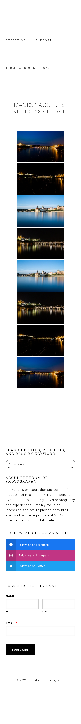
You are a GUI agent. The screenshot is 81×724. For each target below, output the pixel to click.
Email (11, 623)
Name (10, 596)
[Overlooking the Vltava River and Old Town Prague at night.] (40, 179)
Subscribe (20, 649)
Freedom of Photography (40, 14)
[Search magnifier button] (71, 464)
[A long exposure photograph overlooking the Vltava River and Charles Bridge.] (40, 146)
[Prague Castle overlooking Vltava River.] (40, 243)
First (8, 611)
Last (44, 611)
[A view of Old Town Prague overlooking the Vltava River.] (40, 211)
